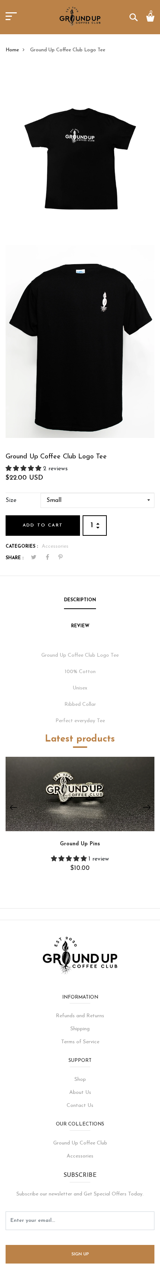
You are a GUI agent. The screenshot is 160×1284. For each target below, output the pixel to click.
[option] (80, 819)
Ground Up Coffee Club (80, 1143)
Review (80, 626)
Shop (80, 1079)
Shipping (80, 1029)
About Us (80, 1092)
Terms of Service (80, 1042)
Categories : (22, 546)
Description (80, 600)
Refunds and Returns (80, 1016)
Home (12, 50)
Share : (14, 558)
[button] (24, 469)
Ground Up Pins (80, 844)
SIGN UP (80, 1254)
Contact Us (80, 1105)
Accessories (55, 546)
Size (11, 500)
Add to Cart (43, 525)
